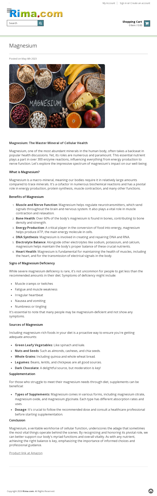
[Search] (41, 23)
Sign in (123, 3)
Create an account (140, 3)
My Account (109, 3)
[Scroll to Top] (151, 491)
